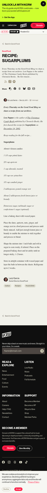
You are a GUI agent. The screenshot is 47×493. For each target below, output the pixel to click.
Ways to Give (30, 409)
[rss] (5, 82)
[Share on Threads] (19, 88)
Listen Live (12, 25)
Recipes (18, 286)
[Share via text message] (29, 88)
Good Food (6, 51)
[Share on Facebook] (15, 88)
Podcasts (28, 375)
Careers (5, 405)
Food (4, 379)
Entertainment (8, 375)
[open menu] (4, 25)
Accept (18, 489)
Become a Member (32, 401)
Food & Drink (30, 286)
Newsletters (7, 413)
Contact (5, 417)
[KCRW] (6, 337)
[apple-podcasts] (9, 82)
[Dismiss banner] (43, 3)
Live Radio (29, 368)
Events (5, 387)
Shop (27, 413)
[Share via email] (33, 89)
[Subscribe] (42, 351)
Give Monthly (24, 448)
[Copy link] (10, 88)
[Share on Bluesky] (24, 88)
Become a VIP (30, 405)
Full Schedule (30, 379)
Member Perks (30, 417)
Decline (6, 489)
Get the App (9, 17)
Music (27, 372)
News (4, 371)
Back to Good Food (12, 44)
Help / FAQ (6, 409)
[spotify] (14, 82)
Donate (39, 25)
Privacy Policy (33, 482)
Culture (7, 286)
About (4, 401)
